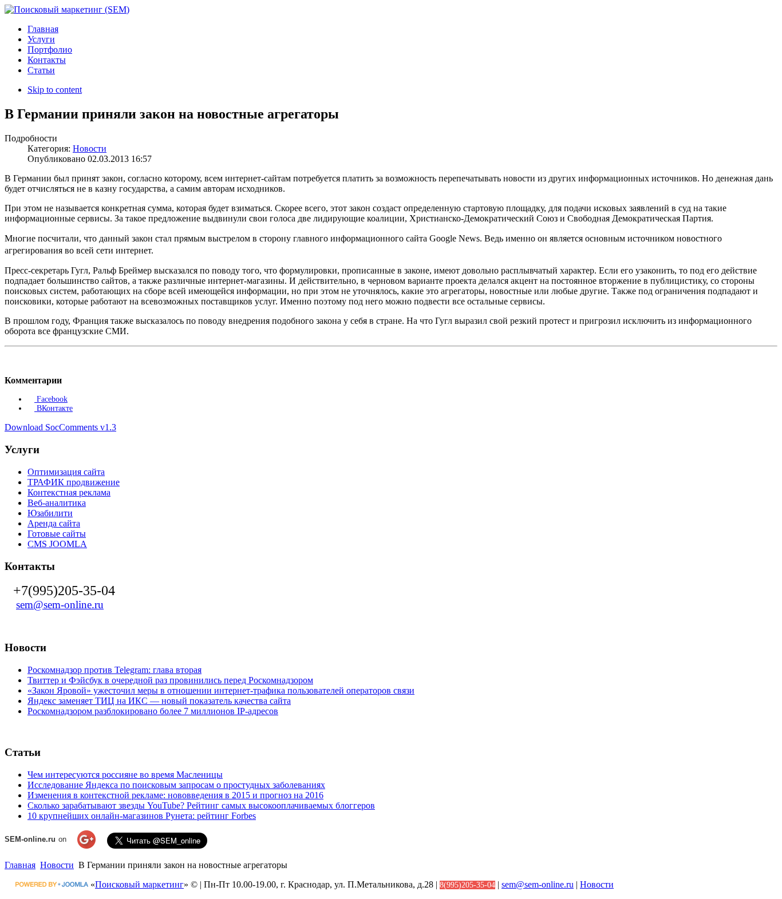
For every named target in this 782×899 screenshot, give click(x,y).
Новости (89, 148)
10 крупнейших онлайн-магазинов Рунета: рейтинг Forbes (141, 816)
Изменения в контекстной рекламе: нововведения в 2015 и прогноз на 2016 (175, 795)
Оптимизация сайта (66, 472)
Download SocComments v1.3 (60, 427)
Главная (20, 865)
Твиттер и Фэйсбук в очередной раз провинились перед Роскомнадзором (170, 680)
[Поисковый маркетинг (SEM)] (67, 9)
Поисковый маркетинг (139, 884)
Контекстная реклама (68, 492)
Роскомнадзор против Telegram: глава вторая (114, 670)
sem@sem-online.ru (60, 605)
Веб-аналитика (56, 503)
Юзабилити (50, 513)
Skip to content (54, 89)
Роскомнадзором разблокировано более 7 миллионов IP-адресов (152, 711)
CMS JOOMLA (57, 544)
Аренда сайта (53, 523)
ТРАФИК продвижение (73, 482)
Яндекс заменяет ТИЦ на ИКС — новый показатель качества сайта (159, 701)
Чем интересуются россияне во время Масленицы (125, 774)
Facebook (51, 399)
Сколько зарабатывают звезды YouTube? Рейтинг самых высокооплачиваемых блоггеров (201, 805)
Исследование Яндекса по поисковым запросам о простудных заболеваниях (176, 785)
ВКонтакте (53, 408)
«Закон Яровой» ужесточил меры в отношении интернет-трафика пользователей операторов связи (220, 690)
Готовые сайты (56, 533)
